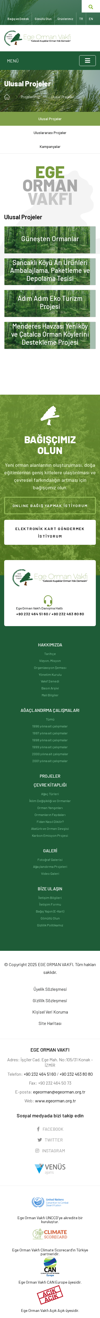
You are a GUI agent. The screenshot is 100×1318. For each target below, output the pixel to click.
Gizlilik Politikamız (50, 925)
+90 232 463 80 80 (67, 613)
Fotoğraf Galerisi (50, 859)
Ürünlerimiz (65, 19)
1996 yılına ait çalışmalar (50, 726)
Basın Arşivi (50, 688)
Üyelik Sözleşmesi (50, 989)
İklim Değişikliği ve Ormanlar (50, 801)
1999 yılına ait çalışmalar (50, 747)
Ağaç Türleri (50, 794)
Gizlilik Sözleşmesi (50, 1000)
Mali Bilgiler (50, 695)
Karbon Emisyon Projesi (50, 835)
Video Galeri (50, 873)
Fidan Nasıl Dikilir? (50, 821)
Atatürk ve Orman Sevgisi (50, 828)
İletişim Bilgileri (50, 897)
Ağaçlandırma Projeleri (50, 866)
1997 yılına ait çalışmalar (50, 733)
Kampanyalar (50, 146)
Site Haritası (50, 1023)
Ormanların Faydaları (50, 814)
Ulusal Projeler (62, 97)
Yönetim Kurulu (50, 674)
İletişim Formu (50, 904)
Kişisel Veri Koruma (50, 1011)
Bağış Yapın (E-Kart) (50, 911)
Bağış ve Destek (18, 19)
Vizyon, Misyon (50, 660)
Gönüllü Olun (50, 918)
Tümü (50, 719)
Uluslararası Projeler (50, 132)
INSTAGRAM (53, 1150)
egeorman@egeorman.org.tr (59, 1091)
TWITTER (53, 1139)
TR (81, 19)
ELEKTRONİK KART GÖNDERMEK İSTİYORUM (50, 532)
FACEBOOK (52, 1128)
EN (91, 19)
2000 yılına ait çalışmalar (50, 754)
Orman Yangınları (50, 808)
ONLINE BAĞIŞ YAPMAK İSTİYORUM (50, 505)
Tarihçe (50, 654)
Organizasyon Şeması (50, 667)
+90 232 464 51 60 (40, 1074)
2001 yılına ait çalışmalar (50, 761)
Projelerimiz (30, 97)
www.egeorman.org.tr (55, 1100)
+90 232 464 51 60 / (33, 613)
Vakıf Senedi (50, 681)
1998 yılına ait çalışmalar (50, 740)
